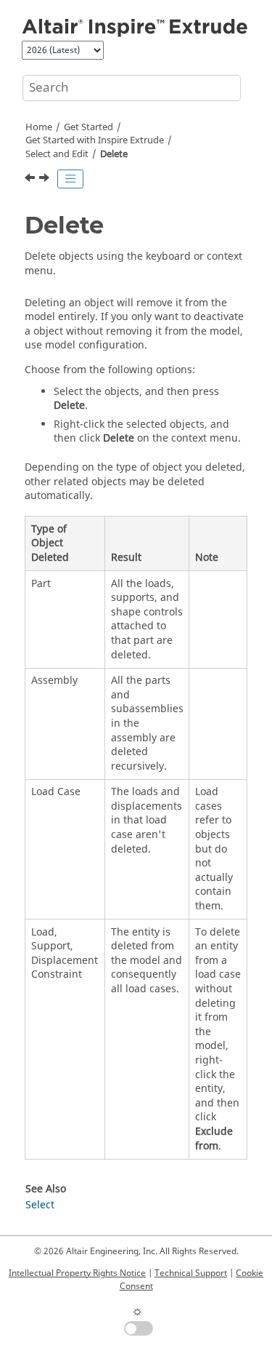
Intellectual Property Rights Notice (77, 1273)
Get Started (88, 127)
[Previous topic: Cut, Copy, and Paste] (31, 179)
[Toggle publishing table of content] (70, 179)
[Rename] (45, 179)
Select (39, 1205)
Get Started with (94, 140)
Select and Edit (56, 154)
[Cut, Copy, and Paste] (31, 179)
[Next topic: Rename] (45, 179)
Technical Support (190, 1273)
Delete (114, 154)
